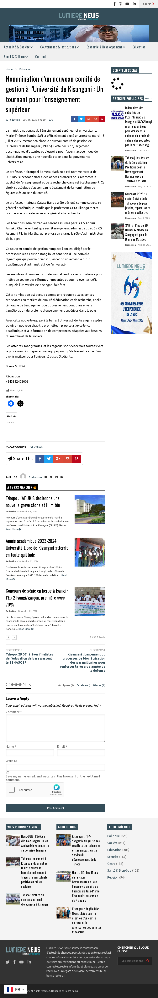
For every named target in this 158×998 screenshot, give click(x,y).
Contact (40, 56)
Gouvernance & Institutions (58, 46)
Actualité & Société (17, 46)
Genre (111, 863)
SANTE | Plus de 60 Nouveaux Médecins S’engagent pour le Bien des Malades (136, 232)
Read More (12, 529)
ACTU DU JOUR (67, 827)
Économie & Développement (105, 46)
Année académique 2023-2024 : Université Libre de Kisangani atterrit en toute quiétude (37, 547)
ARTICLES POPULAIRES (128, 98)
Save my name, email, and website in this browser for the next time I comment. (53, 778)
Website (11, 761)
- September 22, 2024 (27, 561)
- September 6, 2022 (27, 511)
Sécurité (112, 856)
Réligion (112, 877)
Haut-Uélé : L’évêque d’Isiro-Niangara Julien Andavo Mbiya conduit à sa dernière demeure (35, 843)
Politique (113, 836)
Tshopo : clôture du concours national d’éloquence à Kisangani (35, 900)
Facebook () (84, 685)
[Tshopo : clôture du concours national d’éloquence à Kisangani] (13, 899)
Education (139, 46)
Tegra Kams (71, 991)
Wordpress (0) (66, 685)
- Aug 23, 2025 (144, 245)
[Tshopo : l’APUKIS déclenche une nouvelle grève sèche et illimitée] (90, 509)
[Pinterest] (102, 119)
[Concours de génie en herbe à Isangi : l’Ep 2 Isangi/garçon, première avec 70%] (90, 601)
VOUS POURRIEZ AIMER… (23, 827)
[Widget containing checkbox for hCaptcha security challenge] (35, 789)
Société (112, 843)
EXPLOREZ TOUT (142, 98)
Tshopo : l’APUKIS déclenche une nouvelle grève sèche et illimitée (33, 501)
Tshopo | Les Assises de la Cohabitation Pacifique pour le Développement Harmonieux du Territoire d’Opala (137, 169)
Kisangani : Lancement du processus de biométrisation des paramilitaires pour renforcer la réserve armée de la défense (82, 662)
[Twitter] (81, 119)
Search (147, 4)
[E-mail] (95, 119)
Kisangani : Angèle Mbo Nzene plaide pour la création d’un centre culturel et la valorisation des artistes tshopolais (86, 920)
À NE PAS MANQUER (20, 487)
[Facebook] (114, 4)
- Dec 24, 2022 (143, 150)
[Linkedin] (134, 4)
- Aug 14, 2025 (144, 186)
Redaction (14, 119)
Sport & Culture (14, 56)
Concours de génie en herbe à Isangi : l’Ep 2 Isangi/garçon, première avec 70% (37, 597)
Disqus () (99, 685)
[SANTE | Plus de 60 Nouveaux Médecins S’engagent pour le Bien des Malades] (117, 231)
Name (11, 746)
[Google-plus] (88, 119)
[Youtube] (127, 4)
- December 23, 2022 (27, 611)
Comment (14, 712)
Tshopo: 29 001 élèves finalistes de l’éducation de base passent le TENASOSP (29, 658)
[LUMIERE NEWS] (79, 16)
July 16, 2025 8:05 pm (34, 119)
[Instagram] (120, 4)
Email (62, 746)
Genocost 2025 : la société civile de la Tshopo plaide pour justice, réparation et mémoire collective (137, 203)
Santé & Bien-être (119, 870)
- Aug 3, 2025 (143, 218)
